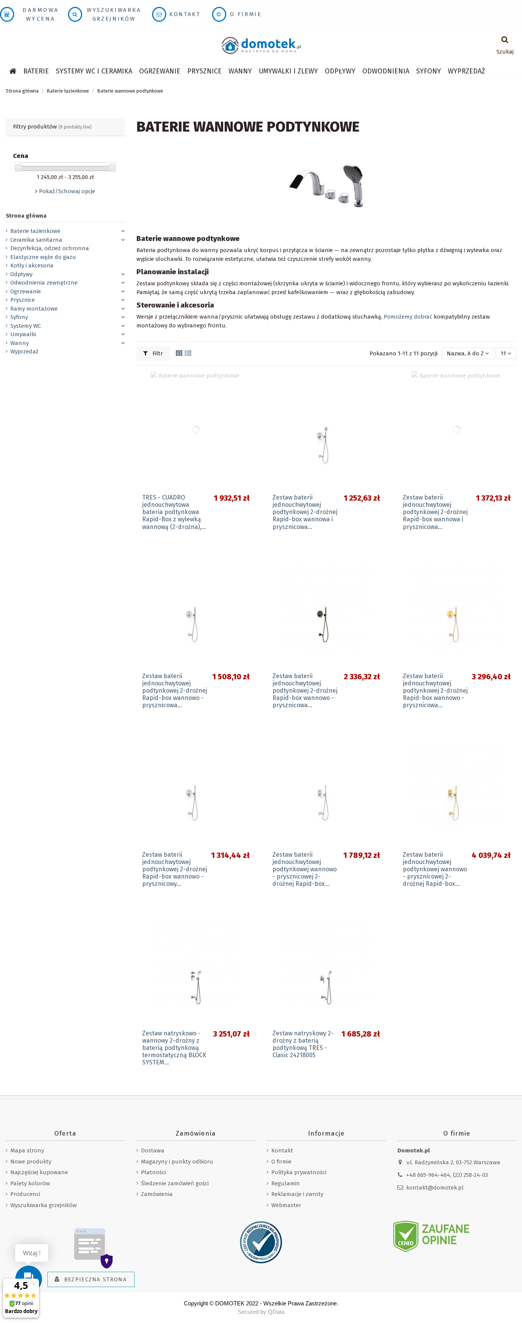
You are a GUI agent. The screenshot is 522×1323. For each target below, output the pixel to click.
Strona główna (26, 215)
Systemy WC (25, 325)
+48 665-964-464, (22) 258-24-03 (447, 1175)
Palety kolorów (30, 1183)
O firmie (246, 14)
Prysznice (22, 299)
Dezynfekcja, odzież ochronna (49, 248)
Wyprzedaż (24, 351)
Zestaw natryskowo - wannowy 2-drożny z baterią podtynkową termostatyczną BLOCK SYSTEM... (174, 1048)
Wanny (19, 343)
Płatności (153, 1172)
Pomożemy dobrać (408, 316)
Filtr (157, 353)
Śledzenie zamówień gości (175, 1183)
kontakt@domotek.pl (435, 1187)
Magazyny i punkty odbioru (177, 1161)
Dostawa (152, 1150)
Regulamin (285, 1183)
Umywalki (23, 334)
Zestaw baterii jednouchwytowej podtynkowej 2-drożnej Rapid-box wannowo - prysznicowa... (174, 690)
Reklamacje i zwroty (297, 1194)
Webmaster (286, 1205)
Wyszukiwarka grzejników (43, 1205)
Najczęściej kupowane (39, 1172)
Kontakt (185, 14)
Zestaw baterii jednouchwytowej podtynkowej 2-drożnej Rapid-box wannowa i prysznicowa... (304, 512)
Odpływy (21, 274)
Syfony (19, 317)
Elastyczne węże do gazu (43, 257)
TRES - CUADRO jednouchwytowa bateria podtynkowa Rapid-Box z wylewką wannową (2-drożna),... (174, 512)
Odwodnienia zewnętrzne (44, 282)
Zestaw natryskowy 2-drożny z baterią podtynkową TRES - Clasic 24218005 (303, 1044)
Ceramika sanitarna (36, 239)
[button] (94, 71)
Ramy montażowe (34, 308)
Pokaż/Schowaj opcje (67, 191)
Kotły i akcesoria (31, 265)
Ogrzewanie (25, 291)
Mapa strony (27, 1150)
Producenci (25, 1194)
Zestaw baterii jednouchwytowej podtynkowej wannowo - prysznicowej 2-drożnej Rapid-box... (304, 869)
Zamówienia (157, 1194)
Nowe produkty (30, 1161)
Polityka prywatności (298, 1172)
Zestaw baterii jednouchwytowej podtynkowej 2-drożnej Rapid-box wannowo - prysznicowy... (174, 869)
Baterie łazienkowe (35, 231)
